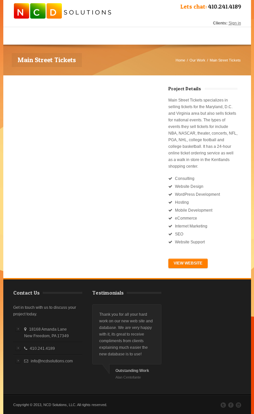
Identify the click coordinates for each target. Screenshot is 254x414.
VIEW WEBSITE (188, 263)
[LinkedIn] (238, 405)
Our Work (197, 60)
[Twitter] (223, 405)
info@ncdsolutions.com (52, 361)
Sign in (235, 23)
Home (180, 60)
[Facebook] (230, 405)
